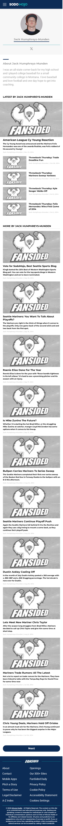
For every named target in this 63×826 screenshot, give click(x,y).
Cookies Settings (39, 800)
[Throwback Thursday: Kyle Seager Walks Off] (31, 193)
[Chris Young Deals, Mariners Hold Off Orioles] (31, 712)
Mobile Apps (9, 778)
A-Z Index (7, 800)
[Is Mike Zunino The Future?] (31, 409)
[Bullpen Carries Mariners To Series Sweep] (31, 460)
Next (31, 748)
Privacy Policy (38, 784)
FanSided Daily (38, 778)
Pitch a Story (9, 784)
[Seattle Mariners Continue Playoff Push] (31, 510)
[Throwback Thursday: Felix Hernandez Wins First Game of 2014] (31, 209)
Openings (35, 768)
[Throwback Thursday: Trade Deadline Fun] (31, 162)
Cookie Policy (37, 789)
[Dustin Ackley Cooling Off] (31, 561)
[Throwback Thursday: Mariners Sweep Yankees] (31, 178)
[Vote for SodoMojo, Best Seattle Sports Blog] (31, 255)
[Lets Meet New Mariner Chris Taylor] (31, 611)
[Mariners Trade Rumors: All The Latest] (31, 662)
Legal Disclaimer (12, 795)
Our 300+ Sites (38, 773)
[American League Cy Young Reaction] (31, 127)
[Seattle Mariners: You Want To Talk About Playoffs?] (31, 307)
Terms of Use (10, 789)
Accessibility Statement (43, 795)
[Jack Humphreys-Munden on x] (31, 48)
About (5, 768)
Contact (7, 773)
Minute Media (17, 808)
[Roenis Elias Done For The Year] (31, 359)
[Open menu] (4, 4)
